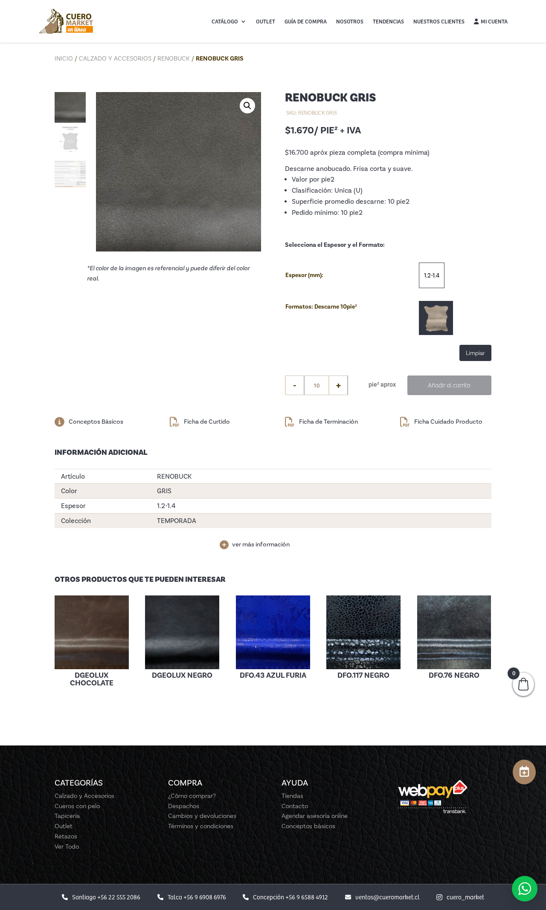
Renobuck (173, 58)
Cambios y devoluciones (202, 816)
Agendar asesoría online (315, 816)
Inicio (64, 58)
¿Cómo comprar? (192, 796)
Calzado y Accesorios (115, 58)
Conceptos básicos (308, 826)
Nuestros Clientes (439, 21)
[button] (247, 105)
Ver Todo (67, 846)
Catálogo (225, 21)
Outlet (265, 21)
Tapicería (67, 816)
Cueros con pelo (77, 806)
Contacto (295, 806)
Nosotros (349, 21)
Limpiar (475, 353)
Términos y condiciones (200, 826)
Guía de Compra (306, 21)
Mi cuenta (494, 21)
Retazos (66, 836)
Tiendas (292, 796)
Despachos (183, 806)
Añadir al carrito (449, 385)
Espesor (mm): (304, 275)
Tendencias (388, 21)
